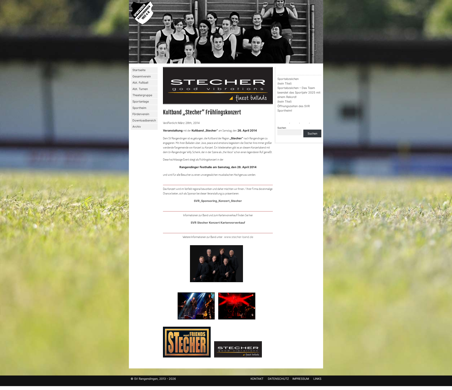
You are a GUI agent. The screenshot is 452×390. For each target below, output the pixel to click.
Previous (125, 32)
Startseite (138, 70)
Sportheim (139, 108)
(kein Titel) (284, 83)
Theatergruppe (142, 95)
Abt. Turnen (140, 89)
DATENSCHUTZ (278, 378)
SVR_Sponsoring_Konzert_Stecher (218, 201)
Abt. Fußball (140, 82)
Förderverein (140, 114)
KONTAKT (257, 378)
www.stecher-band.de (238, 237)
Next (326, 32)
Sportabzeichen (288, 79)
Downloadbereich (144, 120)
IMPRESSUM (301, 378)
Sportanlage (140, 101)
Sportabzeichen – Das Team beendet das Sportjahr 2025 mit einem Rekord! (298, 92)
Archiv (136, 126)
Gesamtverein (141, 76)
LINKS (317, 378)
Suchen (281, 128)
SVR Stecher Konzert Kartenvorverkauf (218, 222)
